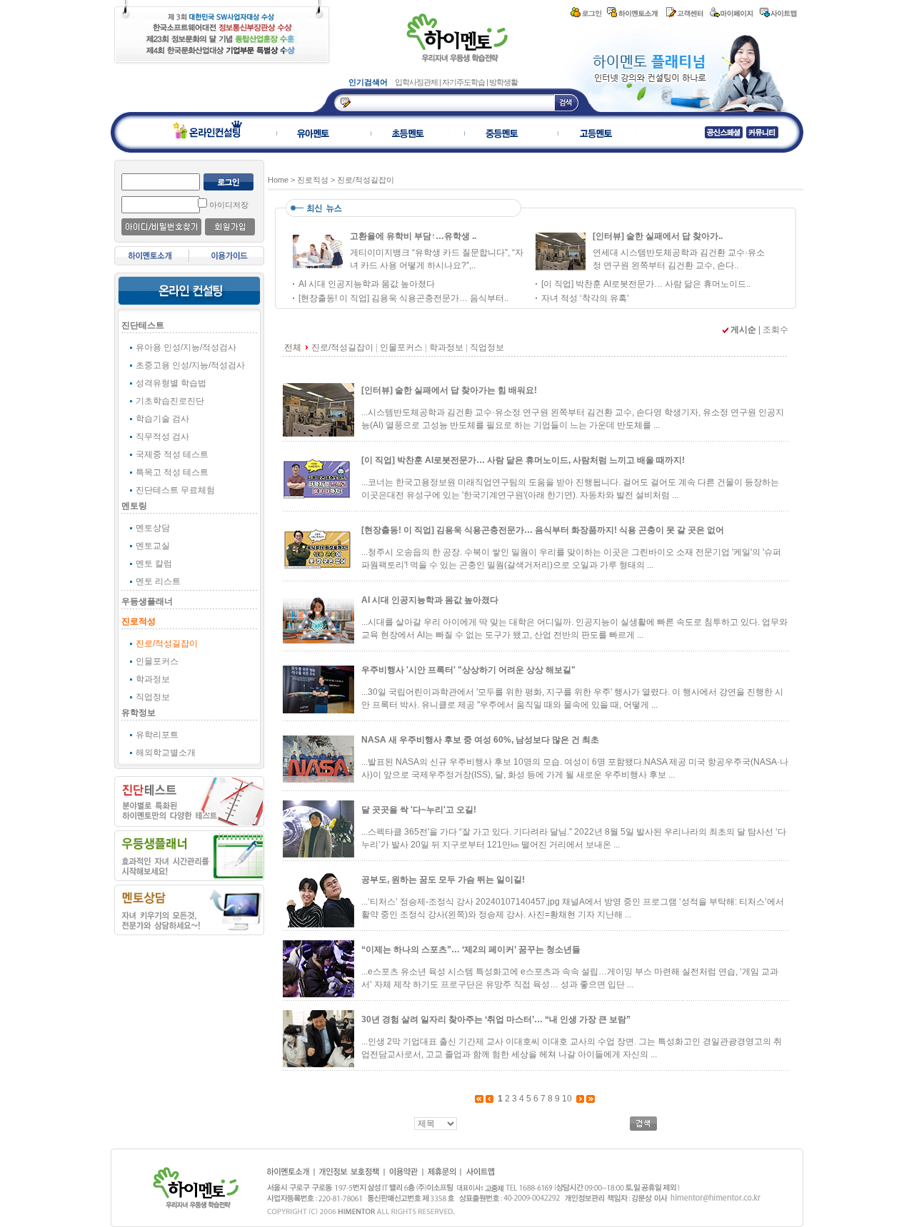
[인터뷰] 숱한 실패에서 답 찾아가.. (658, 236)
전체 (292, 347)
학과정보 (153, 679)
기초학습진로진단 (170, 401)
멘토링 (134, 506)
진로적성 (138, 621)
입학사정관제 (417, 82)
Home (278, 179)
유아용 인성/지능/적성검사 (186, 347)
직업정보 (153, 697)
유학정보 (138, 713)
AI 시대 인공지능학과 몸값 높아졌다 (366, 284)
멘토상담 (153, 528)
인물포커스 (157, 661)
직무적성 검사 (162, 437)
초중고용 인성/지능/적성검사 (190, 365)
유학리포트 (157, 735)
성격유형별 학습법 (171, 383)
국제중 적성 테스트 (172, 454)
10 (567, 1099)
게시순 (743, 330)
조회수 (775, 330)
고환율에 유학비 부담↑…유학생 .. (413, 236)
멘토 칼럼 (154, 564)
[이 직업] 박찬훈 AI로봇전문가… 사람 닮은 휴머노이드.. (645, 284)
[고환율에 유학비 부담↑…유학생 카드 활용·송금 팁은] (318, 268)
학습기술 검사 (162, 419)
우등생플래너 (147, 601)
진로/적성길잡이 (167, 643)
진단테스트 (142, 325)
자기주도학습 (464, 82)
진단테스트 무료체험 (175, 490)
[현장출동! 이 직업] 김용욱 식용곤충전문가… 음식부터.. (403, 298)
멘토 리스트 (158, 581)
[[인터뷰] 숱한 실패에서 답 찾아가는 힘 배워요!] (561, 268)
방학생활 (503, 82)
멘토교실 (153, 546)
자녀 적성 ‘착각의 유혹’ (585, 298)
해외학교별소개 (166, 753)
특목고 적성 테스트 (172, 472)
